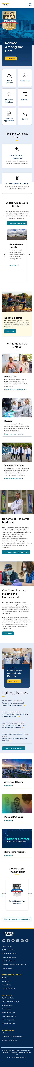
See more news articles (13, 748)
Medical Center (7, 946)
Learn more (11, 58)
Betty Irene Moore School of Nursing (14, 964)
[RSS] (26, 940)
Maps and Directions (8, 988)
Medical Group (7, 968)
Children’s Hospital (8, 950)
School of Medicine (8, 961)
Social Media (6, 985)
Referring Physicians (8, 1012)
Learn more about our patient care (16, 552)
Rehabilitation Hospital (16, 245)
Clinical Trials (6, 1009)
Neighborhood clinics (9, 957)
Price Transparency (8, 1020)
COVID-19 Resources (9, 1023)
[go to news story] (17, 658)
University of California (9, 1040)
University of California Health (12, 1036)
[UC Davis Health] (6, 4)
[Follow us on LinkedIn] (12, 940)
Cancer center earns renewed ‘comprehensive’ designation (13, 704)
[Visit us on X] (17, 940)
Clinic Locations (7, 1005)
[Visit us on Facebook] (7, 940)
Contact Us (5, 981)
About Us (5, 977)
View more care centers (17, 223)
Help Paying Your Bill (9, 1016)
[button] (4, 255)
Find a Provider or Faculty (10, 1001)
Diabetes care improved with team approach (14, 739)
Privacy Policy (14, 1052)
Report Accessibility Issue (23, 1053)
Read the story (14, 681)
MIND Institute (7, 723)
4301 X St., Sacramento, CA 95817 (17, 1057)
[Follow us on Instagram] (21, 940)
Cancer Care (7, 701)
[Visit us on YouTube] (3, 940)
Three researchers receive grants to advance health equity (15, 715)
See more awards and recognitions (17, 919)
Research (5, 712)
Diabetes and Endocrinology (13, 734)
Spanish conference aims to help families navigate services (14, 726)
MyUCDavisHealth (8, 998)
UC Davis (5, 1033)
